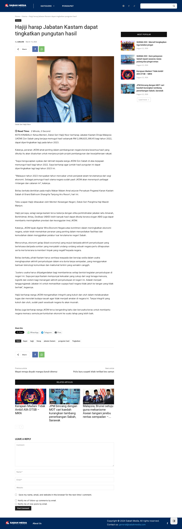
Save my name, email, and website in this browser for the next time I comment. (55, 494)
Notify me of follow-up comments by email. (37, 500)
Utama (24, 16)
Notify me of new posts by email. (32, 504)
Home (17, 16)
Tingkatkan (76, 341)
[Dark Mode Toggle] (174, 521)
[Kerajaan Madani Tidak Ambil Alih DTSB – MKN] (30, 396)
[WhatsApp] (42, 49)
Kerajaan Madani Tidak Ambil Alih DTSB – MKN (30, 409)
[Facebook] (129, 6)
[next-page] (21, 427)
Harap (39, 341)
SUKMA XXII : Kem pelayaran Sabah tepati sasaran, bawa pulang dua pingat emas (149, 59)
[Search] (174, 6)
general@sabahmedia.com (132, 524)
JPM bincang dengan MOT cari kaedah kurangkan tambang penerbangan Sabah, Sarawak (63, 413)
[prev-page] (17, 427)
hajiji (32, 341)
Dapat (25, 341)
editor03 (20, 42)
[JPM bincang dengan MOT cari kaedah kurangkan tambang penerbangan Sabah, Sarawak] (64, 396)
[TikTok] (134, 6)
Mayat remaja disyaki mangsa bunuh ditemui (36, 371)
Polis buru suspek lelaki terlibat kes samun (93, 371)
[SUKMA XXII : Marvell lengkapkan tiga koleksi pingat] (128, 45)
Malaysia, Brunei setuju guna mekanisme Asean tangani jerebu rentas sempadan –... (98, 411)
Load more (143, 99)
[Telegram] (123, 6)
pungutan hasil (63, 341)
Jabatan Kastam (49, 341)
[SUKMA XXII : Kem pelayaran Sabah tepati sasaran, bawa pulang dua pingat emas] (128, 59)
